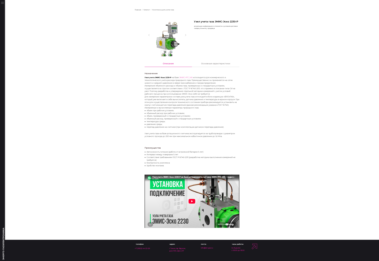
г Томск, (172, 248)
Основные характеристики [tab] (215, 63)
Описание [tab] (168, 63)
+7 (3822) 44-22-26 (142, 248)
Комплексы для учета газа (163, 10)
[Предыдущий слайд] (149, 35)
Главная (138, 10)
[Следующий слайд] (185, 35)
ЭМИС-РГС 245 (186, 77)
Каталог (147, 10)
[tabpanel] (192, 71)
